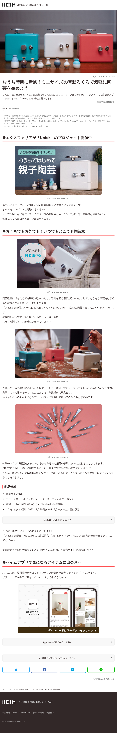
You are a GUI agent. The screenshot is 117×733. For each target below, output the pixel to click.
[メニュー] (111, 5)
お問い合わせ (38, 712)
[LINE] (101, 670)
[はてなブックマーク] (72, 670)
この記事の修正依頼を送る (104, 679)
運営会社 (50, 712)
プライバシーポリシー (21, 712)
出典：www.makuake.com (104, 76)
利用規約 (6, 712)
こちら (32, 126)
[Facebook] (44, 670)
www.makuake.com (60, 198)
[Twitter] (16, 670)
